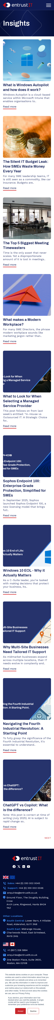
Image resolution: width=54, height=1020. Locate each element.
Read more (9, 106)
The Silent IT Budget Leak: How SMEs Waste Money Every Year (25, 166)
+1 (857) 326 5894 (18, 950)
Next (48, 837)
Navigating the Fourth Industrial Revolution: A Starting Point (23, 728)
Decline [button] (33, 1011)
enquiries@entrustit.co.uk (22, 892)
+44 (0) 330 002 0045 (27, 883)
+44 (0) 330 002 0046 (31, 888)
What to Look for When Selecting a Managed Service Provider (22, 401)
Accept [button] (20, 1011)
